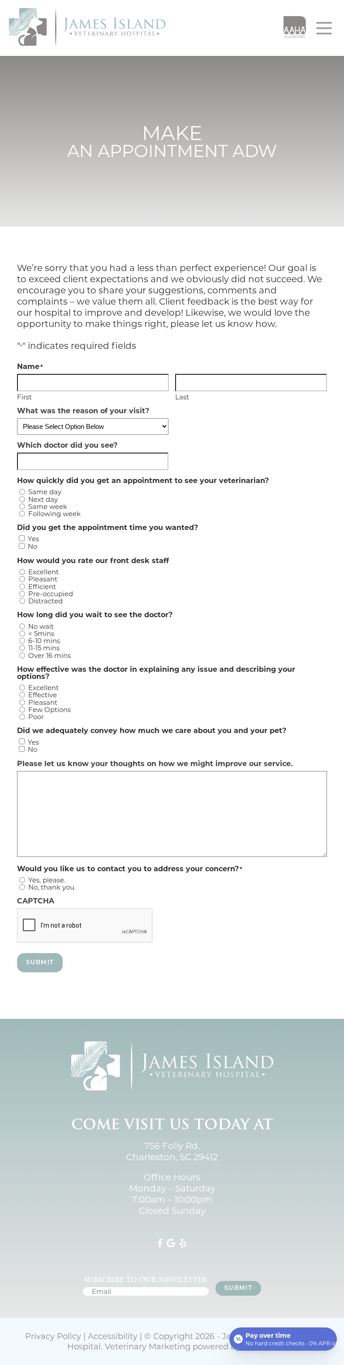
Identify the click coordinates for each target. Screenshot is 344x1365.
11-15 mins (44, 647)
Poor (36, 716)
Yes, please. (46, 880)
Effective (42, 694)
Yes (33, 538)
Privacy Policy (53, 1336)
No (32, 546)
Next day (43, 499)
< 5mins (41, 633)
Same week (47, 506)
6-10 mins (44, 640)
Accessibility (113, 1336)
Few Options (49, 709)
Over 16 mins (49, 655)
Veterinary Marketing (147, 1347)
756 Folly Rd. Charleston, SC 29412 (172, 1151)
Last (182, 396)
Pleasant (42, 579)
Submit (40, 963)
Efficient (42, 586)
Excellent (43, 571)
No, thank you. (52, 887)
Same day (44, 491)
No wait (41, 626)
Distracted (45, 601)
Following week (54, 513)
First (24, 396)
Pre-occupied (50, 593)
